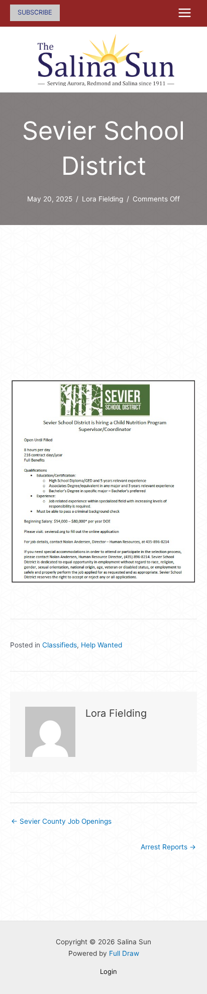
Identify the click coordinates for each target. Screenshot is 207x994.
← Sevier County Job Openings (61, 821)
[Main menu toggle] (184, 13)
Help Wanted (101, 645)
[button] (35, 13)
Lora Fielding (102, 199)
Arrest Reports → (168, 847)
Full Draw (124, 953)
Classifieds (59, 645)
